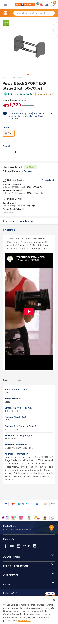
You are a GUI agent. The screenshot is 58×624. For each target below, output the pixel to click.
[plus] (25, 152)
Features (8, 221)
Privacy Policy (24, 620)
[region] (29, 610)
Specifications (27, 221)
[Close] (54, 600)
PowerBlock (13, 83)
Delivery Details (48, 180)
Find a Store (9, 526)
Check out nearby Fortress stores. (17, 529)
